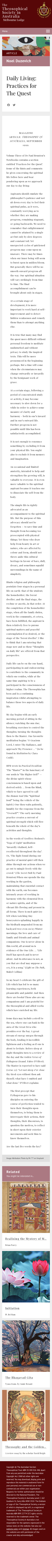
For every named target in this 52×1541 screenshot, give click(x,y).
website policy (12, 1529)
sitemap (26, 1529)
